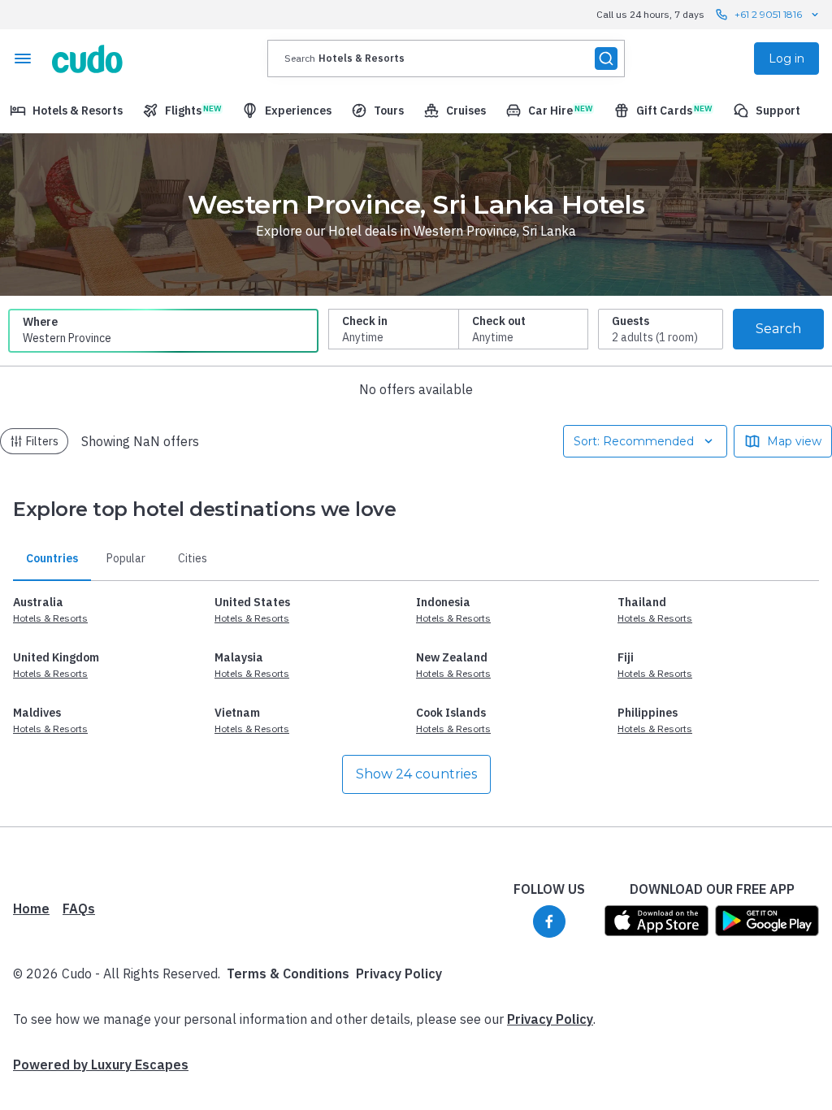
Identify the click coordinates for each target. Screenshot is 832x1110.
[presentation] (446, 58)
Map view (794, 441)
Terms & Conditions (288, 973)
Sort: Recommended (634, 441)
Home (31, 908)
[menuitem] (66, 110)
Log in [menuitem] (786, 58)
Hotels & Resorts (50, 618)
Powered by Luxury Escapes (100, 1064)
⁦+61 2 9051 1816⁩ (768, 14)
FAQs (79, 908)
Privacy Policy (399, 973)
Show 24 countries (416, 774)
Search (778, 328)
